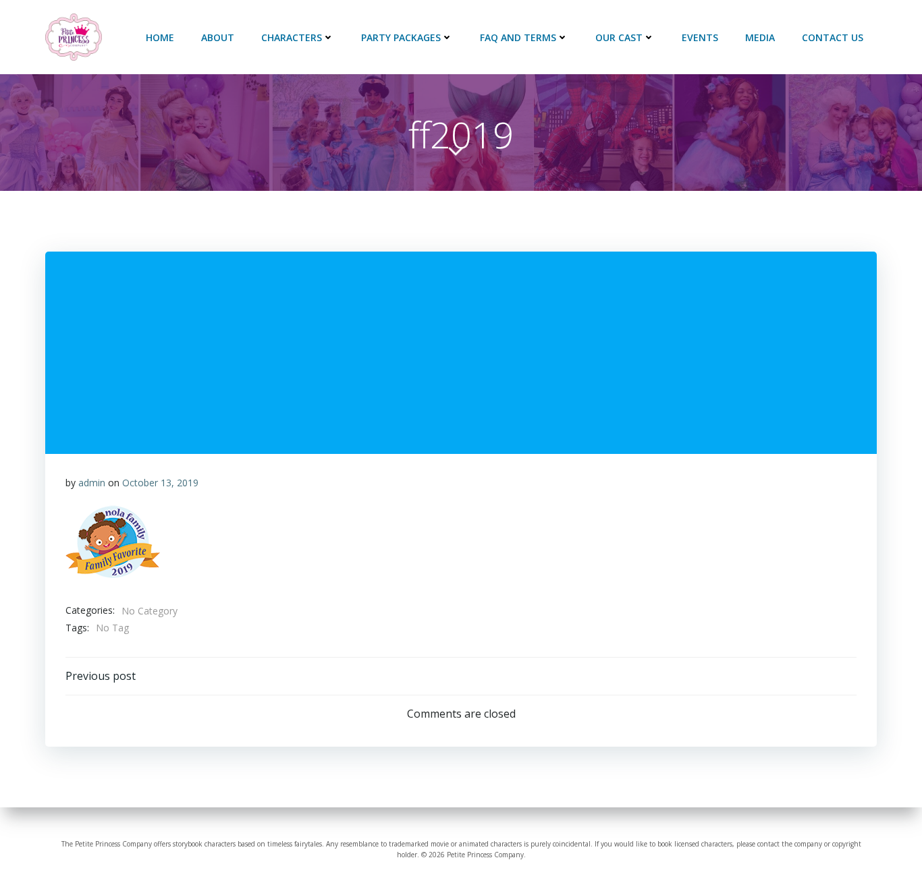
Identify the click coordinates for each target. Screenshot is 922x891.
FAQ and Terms (518, 37)
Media (760, 37)
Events (700, 37)
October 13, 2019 (160, 482)
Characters (291, 37)
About (217, 37)
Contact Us (832, 37)
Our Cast (619, 37)
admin (91, 482)
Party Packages (401, 37)
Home (160, 37)
